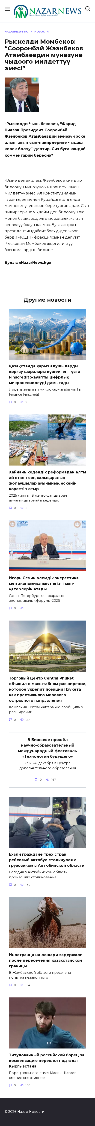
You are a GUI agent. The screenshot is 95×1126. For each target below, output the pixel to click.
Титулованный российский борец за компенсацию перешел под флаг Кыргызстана (46, 1060)
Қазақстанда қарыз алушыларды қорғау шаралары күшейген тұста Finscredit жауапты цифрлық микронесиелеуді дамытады (44, 374)
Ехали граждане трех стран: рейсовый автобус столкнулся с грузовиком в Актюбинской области (46, 860)
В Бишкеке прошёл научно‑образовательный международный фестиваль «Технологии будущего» (47, 748)
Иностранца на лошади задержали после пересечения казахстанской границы (46, 960)
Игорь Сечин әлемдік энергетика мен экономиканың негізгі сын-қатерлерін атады (44, 583)
